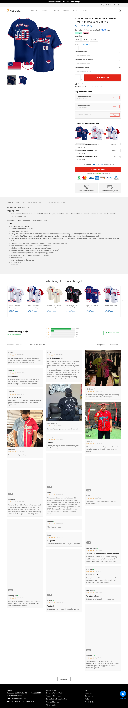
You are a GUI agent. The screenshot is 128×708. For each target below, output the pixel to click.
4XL (107, 48)
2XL (95, 48)
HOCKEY (75, 10)
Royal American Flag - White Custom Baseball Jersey (92, 144)
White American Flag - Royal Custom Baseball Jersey (88, 151)
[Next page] (61, 45)
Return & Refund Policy (55, 693)
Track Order (117, 5)
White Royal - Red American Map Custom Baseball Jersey (111, 307)
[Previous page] (8, 45)
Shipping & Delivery (53, 696)
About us (88, 693)
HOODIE (66, 10)
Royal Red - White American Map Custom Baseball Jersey (92, 307)
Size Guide (86, 44)
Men (77, 40)
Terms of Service (52, 702)
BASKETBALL (56, 10)
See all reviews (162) (14, 334)
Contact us (109, 5)
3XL (101, 48)
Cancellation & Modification (56, 699)
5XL (113, 48)
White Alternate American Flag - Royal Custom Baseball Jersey (88, 157)
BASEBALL (45, 10)
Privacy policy (51, 705)
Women (85, 40)
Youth (94, 40)
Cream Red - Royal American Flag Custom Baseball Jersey (54, 307)
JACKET (85, 10)
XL (90, 48)
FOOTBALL (34, 10)
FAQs (102, 5)
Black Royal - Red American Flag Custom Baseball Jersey (72, 307)
